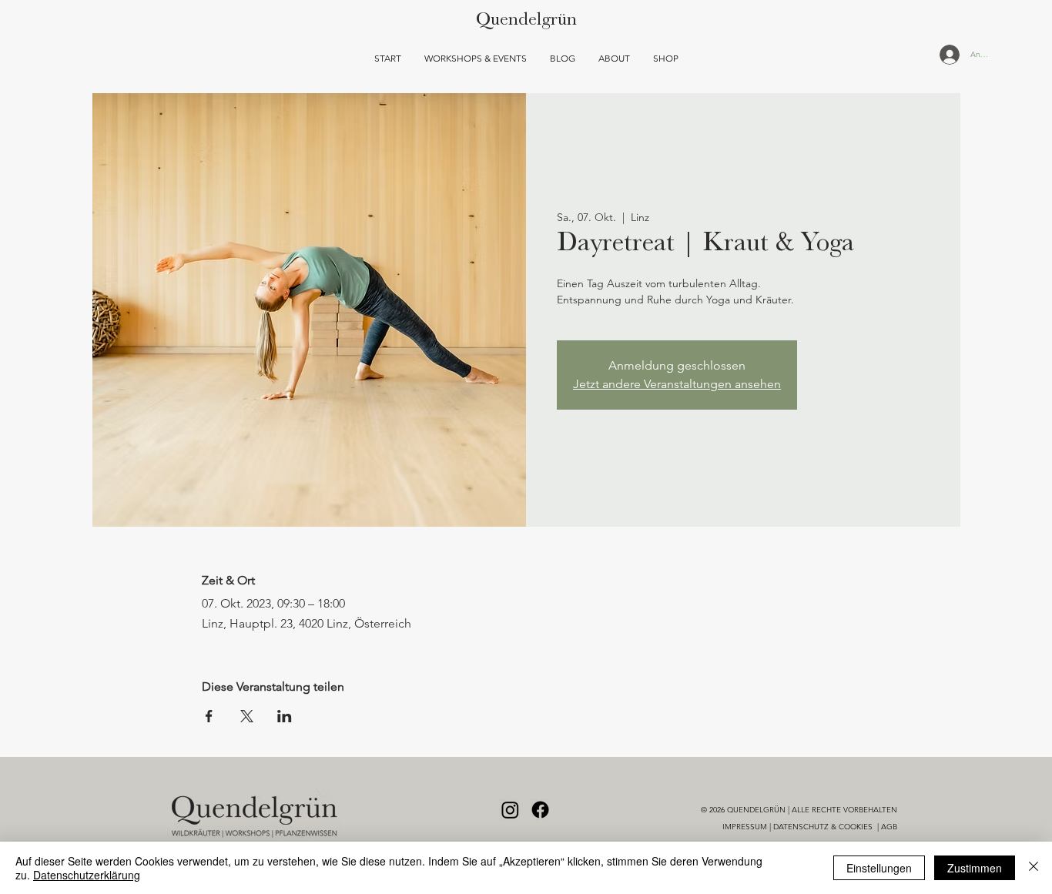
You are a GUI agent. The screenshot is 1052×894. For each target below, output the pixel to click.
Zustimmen (974, 868)
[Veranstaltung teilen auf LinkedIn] (284, 716)
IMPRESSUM (744, 827)
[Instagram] (510, 810)
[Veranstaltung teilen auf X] (247, 716)
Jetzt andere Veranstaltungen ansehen (677, 384)
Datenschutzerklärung (86, 874)
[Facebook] (540, 810)
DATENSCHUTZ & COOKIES (824, 827)
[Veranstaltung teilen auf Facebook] (209, 716)
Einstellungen (879, 868)
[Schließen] (1033, 868)
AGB (889, 827)
